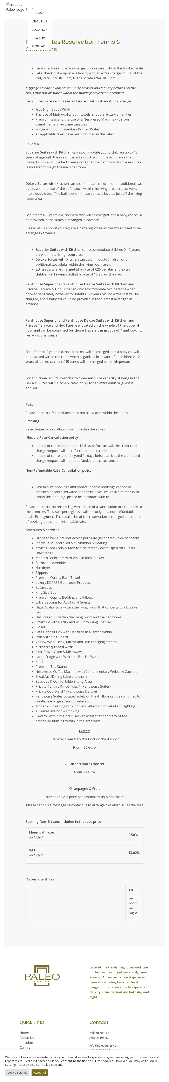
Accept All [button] (40, 1072)
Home (39, 13)
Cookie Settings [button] (17, 1072)
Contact (39, 46)
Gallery (40, 38)
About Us (39, 21)
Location (39, 30)
